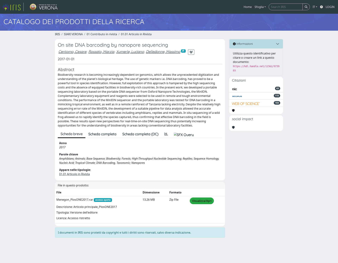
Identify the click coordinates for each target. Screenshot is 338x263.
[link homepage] (13, 7)
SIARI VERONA (73, 34)
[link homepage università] (43, 7)
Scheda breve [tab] (72, 134)
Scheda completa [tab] (102, 134)
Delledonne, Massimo (163, 51)
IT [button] (314, 7)
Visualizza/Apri (202, 201)
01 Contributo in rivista (102, 34)
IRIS (57, 34)
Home (248, 7)
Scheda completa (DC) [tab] (140, 134)
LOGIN (330, 7)
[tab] (166, 134)
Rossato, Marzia (101, 51)
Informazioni (244, 43)
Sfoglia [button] (259, 7)
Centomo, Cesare (72, 51)
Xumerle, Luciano (130, 51)
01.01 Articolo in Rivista (136, 34)
